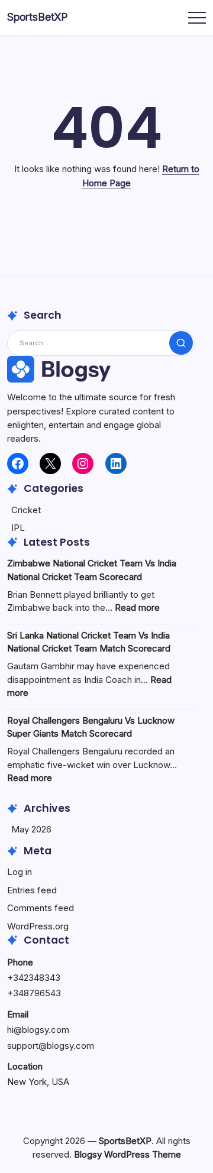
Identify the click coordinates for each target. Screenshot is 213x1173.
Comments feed (40, 907)
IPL (18, 527)
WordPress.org (38, 926)
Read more (137, 607)
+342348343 (33, 977)
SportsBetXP (37, 17)
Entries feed (32, 890)
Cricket (26, 510)
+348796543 (34, 993)
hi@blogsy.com (38, 1029)
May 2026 (31, 829)
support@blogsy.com (50, 1045)
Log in (19, 871)
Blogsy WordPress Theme (127, 1154)
